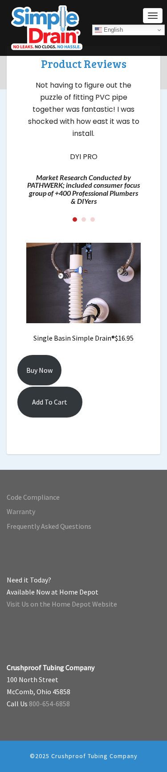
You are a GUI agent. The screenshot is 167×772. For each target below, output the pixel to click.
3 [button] (92, 219)
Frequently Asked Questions (49, 526)
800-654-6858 (49, 703)
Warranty (21, 511)
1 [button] (75, 219)
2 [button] (83, 219)
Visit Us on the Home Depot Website (62, 603)
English (112, 29)
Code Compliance (33, 497)
